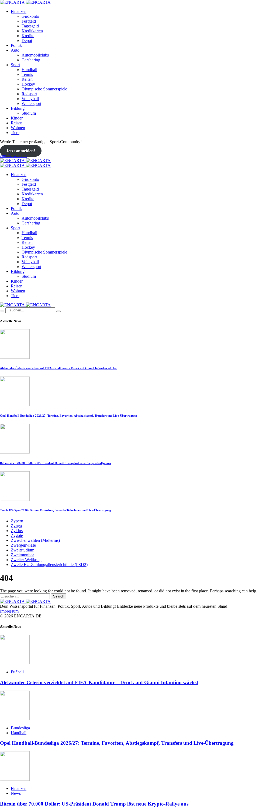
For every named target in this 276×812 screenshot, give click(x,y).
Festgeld (29, 21)
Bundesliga (20, 728)
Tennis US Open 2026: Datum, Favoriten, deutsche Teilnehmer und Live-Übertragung (55, 510)
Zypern (17, 521)
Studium (29, 113)
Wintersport (31, 103)
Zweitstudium (22, 550)
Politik (16, 45)
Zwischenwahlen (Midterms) (35, 540)
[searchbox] (30, 310)
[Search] (2, 311)
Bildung (18, 108)
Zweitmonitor (22, 555)
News (16, 793)
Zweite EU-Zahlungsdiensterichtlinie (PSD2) (49, 564)
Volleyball (30, 98)
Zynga (16, 525)
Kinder (17, 118)
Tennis (27, 74)
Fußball (17, 672)
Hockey (28, 84)
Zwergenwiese (23, 545)
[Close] (58, 311)
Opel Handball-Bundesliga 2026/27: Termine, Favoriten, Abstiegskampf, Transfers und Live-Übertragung (68, 415)
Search (58, 596)
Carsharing (31, 60)
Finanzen (18, 11)
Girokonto (30, 16)
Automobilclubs (35, 55)
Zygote (17, 535)
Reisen (16, 123)
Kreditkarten (32, 31)
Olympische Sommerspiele (44, 89)
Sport (15, 64)
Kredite (28, 35)
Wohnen (18, 127)
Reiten (27, 79)
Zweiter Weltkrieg (26, 559)
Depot (27, 40)
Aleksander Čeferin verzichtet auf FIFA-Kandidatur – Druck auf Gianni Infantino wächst (58, 368)
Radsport (29, 94)
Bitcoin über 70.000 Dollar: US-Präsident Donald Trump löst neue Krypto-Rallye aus (55, 463)
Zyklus (17, 530)
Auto (15, 50)
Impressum (9, 611)
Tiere (15, 132)
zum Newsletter (13, 155)
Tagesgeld (30, 26)
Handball (29, 69)
